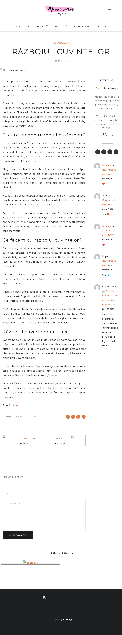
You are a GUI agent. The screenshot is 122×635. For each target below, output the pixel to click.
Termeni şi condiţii (61, 619)
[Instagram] (9, 14)
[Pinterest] (3, 14)
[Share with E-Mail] (84, 417)
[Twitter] (9, 6)
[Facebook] (3, 6)
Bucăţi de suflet (61, 42)
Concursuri (81, 26)
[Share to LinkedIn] (78, 417)
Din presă (61, 26)
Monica (106, 226)
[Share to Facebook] (68, 417)
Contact (101, 26)
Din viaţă (43, 26)
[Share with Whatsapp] (73, 417)
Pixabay (13, 405)
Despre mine (23, 26)
